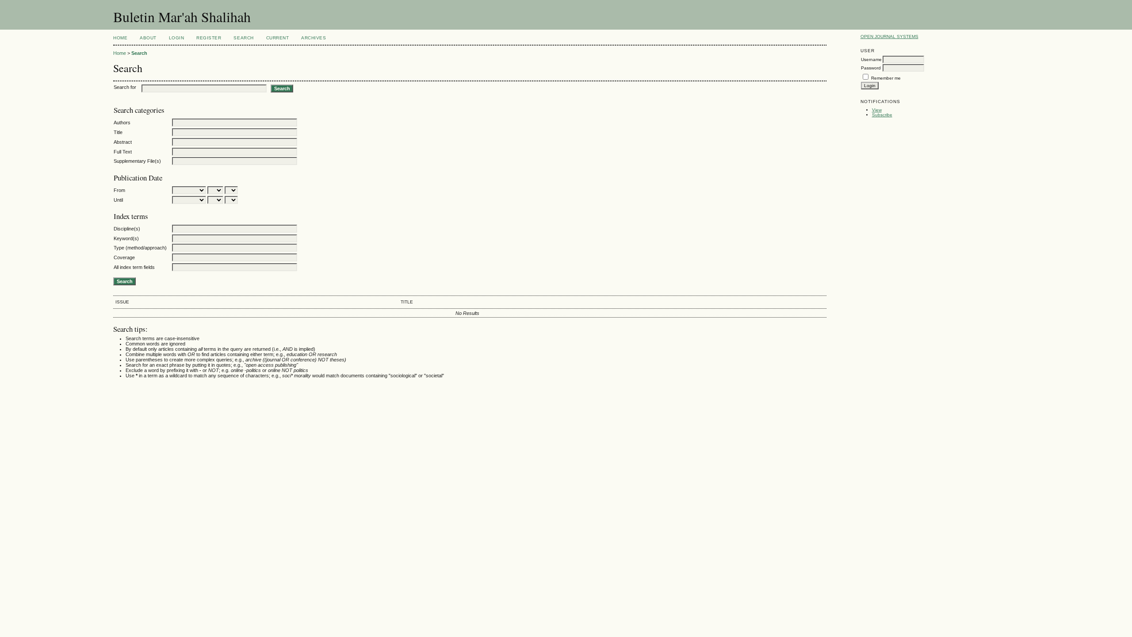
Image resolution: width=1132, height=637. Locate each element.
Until (118, 200)
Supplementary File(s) (137, 161)
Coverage (124, 257)
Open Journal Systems (889, 36)
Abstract (123, 142)
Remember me (886, 78)
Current (277, 37)
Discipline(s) (127, 228)
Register (208, 37)
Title (118, 132)
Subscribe (882, 114)
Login (176, 37)
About (148, 37)
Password (871, 67)
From (119, 190)
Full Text (123, 151)
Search (243, 37)
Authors (122, 122)
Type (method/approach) (140, 247)
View (877, 109)
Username (871, 59)
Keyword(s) (126, 238)
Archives (313, 37)
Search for (125, 87)
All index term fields (134, 267)
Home (120, 37)
